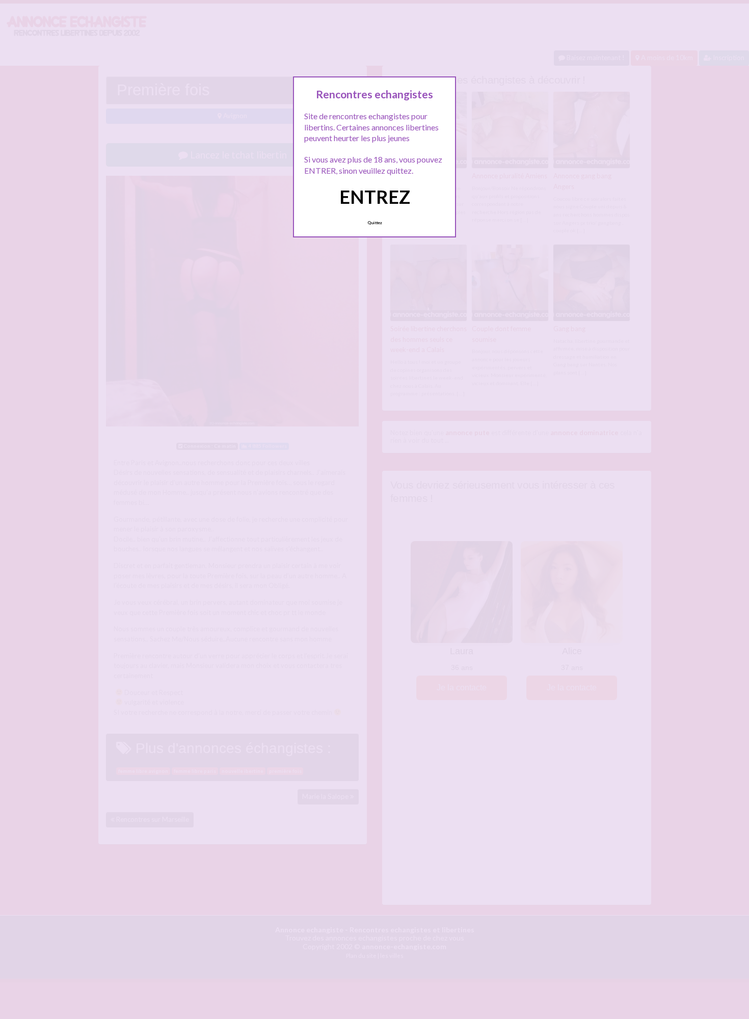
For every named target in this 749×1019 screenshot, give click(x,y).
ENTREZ (374, 196)
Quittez (374, 222)
